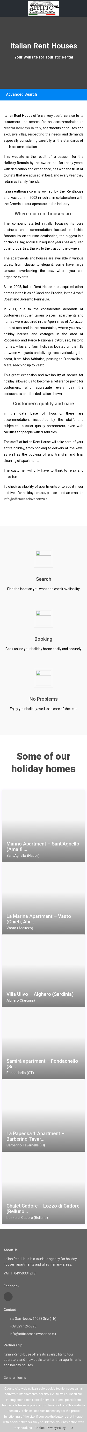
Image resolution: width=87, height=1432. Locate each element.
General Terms (15, 1377)
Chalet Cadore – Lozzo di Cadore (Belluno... (43, 1208)
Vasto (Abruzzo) (20, 928)
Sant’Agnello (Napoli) (23, 855)
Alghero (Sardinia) (21, 1000)
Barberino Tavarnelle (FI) (26, 1145)
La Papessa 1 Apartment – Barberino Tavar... (36, 1136)
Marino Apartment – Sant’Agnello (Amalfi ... (43, 846)
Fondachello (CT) (20, 1073)
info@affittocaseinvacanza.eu (27, 499)
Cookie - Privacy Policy (50, 1428)
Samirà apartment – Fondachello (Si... (42, 1063)
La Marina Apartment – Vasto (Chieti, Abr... (39, 919)
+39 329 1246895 (23, 1326)
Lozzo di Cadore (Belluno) (27, 1217)
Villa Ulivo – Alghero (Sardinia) (40, 994)
